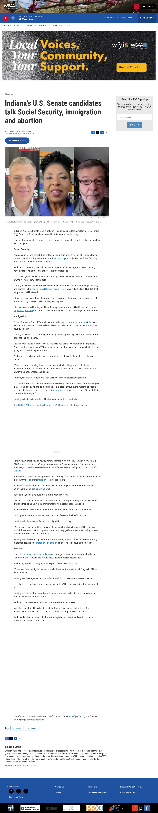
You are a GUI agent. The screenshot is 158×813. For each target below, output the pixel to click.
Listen (5, 26)
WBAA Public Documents (97, 792)
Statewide (9, 94)
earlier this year (60, 258)
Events (56, 26)
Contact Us (59, 787)
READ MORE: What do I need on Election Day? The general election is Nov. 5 (50, 405)
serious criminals (68, 399)
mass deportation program (74, 322)
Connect (29, 26)
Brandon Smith (25, 131)
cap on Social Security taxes (45, 289)
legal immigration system (39, 480)
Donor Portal (93, 787)
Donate (149, 6)
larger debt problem (23, 310)
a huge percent (60, 390)
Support (43, 26)
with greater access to (58, 593)
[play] (6, 18)
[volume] (13, 18)
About (68, 26)
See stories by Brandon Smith (20, 765)
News (17, 26)
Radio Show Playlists (128, 792)
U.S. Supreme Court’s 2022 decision (35, 554)
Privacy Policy (18, 797)
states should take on (46, 542)
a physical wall (43, 489)
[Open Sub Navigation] (11, 26)
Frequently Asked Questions (131, 787)
